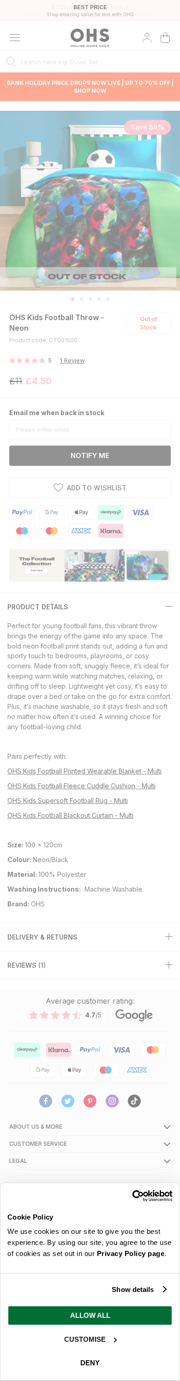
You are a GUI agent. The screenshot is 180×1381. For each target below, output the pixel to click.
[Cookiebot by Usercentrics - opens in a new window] (132, 1196)
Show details (133, 1289)
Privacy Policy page (131, 1253)
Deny (90, 1363)
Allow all (90, 1315)
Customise (85, 1339)
